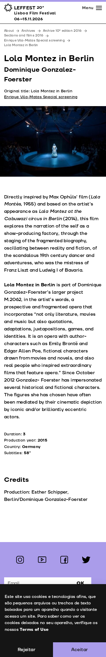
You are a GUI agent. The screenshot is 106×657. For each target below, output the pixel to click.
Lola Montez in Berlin (21, 45)
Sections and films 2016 (23, 35)
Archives (28, 31)
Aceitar (79, 649)
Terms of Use (34, 629)
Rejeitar (26, 649)
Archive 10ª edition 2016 (62, 31)
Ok (80, 583)
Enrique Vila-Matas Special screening (34, 40)
